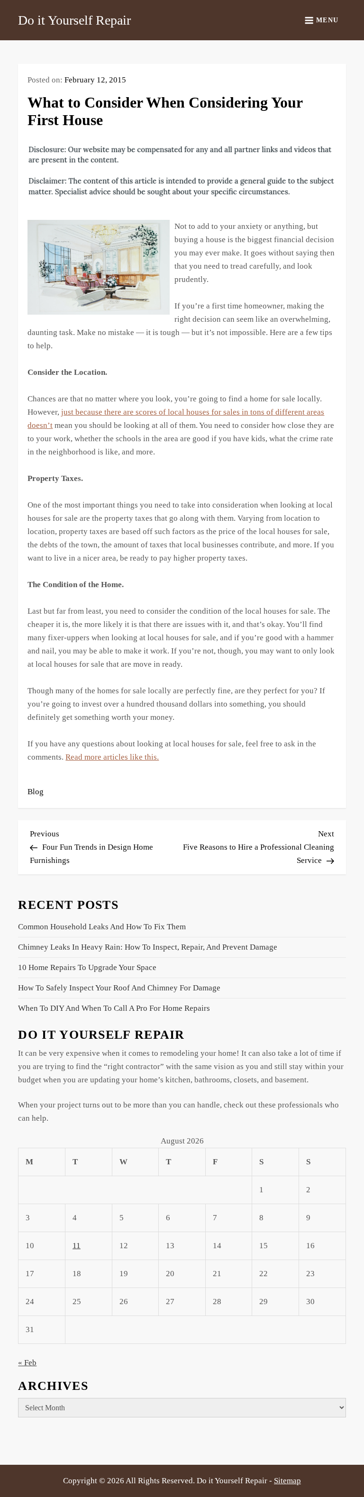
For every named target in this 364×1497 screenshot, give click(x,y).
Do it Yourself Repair (74, 20)
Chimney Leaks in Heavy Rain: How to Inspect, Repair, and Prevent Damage (147, 947)
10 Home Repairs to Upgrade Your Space (87, 967)
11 (77, 1245)
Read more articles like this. (112, 757)
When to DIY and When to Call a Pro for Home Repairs (114, 1008)
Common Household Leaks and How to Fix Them (102, 926)
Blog (35, 791)
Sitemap (287, 1480)
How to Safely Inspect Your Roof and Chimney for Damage (119, 987)
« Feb (27, 1362)
